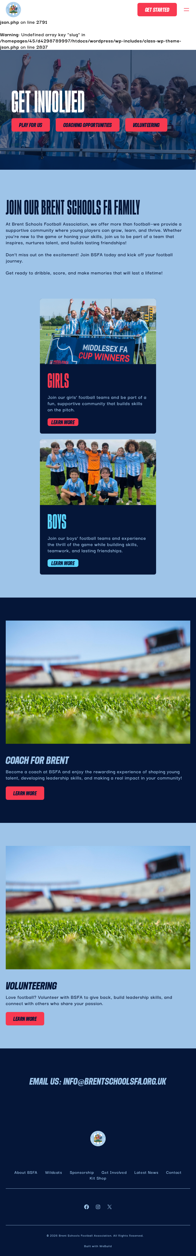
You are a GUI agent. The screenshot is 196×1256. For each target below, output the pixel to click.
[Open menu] (186, 9)
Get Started (157, 9)
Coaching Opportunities (87, 125)
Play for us (30, 125)
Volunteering (146, 125)
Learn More (63, 422)
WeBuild (105, 1246)
